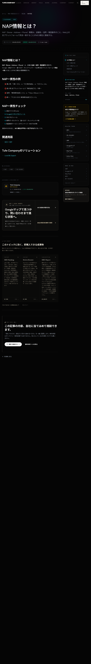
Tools (41, 2)
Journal (54, 2)
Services (26, 2)
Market (34, 2)
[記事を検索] (77, 2)
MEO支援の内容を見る (43, 207)
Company (63, 2)
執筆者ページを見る (15, 192)
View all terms (69, 183)
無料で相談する (13, 344)
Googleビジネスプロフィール (15, 114)
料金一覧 (24, 305)
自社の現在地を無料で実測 (44, 222)
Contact (71, 2)
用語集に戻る (8, 356)
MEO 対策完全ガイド (13, 13)
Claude (18, 2)
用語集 (23, 13)
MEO (6, 142)
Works (47, 2)
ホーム (4, 13)
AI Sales (83, 3)
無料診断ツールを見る (31, 344)
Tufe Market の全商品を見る (10, 305)
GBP (10, 142)
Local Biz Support (10, 155)
